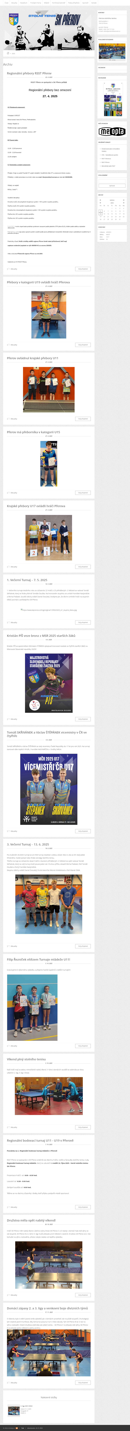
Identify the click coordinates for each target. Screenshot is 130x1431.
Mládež (46, 3)
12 (100, 214)
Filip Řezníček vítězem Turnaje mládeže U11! (38, 959)
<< (100, 200)
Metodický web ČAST (108, 166)
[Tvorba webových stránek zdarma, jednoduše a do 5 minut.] (17, 1428)
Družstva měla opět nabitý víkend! (31, 1220)
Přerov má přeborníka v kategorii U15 (33, 432)
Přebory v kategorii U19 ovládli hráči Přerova (38, 282)
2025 (112, 203)
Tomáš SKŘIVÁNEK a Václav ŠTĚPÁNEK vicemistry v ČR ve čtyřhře (47, 734)
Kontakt (94, 3)
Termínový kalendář (58, 3)
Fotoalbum (23, 3)
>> (123, 200)
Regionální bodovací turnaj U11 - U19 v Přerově (40, 1140)
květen (112, 200)
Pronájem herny (35, 3)
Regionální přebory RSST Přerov (29, 73)
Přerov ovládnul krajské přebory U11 (32, 358)
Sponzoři (85, 3)
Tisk (22, 1428)
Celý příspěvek (83, 269)
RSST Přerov (106, 162)
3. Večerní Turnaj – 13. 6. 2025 (28, 844)
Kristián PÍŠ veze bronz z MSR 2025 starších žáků (41, 636)
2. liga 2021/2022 (26, 1406)
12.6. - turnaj (112, 60)
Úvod (6, 3)
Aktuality (14, 3)
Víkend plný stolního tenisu (26, 1059)
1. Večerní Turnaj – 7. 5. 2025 (27, 580)
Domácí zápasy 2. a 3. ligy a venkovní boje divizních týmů (47, 1308)
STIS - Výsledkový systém (110, 155)
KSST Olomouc (106, 159)
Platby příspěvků (73, 3)
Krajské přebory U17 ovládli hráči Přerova (36, 506)
